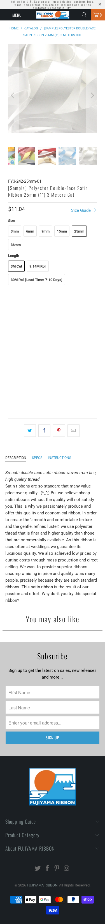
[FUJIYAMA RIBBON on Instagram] (67, 868)
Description (15, 458)
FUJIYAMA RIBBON (42, 885)
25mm (79, 231)
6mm (30, 231)
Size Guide (81, 210)
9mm (45, 231)
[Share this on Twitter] (30, 430)
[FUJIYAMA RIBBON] (52, 14)
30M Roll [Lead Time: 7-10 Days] (36, 280)
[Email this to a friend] (73, 430)
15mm (62, 231)
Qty (11, 379)
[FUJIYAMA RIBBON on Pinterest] (57, 868)
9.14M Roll (37, 266)
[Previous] (13, 95)
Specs (37, 458)
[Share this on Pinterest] (59, 430)
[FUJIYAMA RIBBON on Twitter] (38, 868)
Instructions (59, 458)
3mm (15, 231)
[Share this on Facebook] (44, 430)
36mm (16, 245)
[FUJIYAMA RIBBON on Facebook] (47, 868)
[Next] (91, 95)
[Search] (84, 14)
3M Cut (16, 266)
